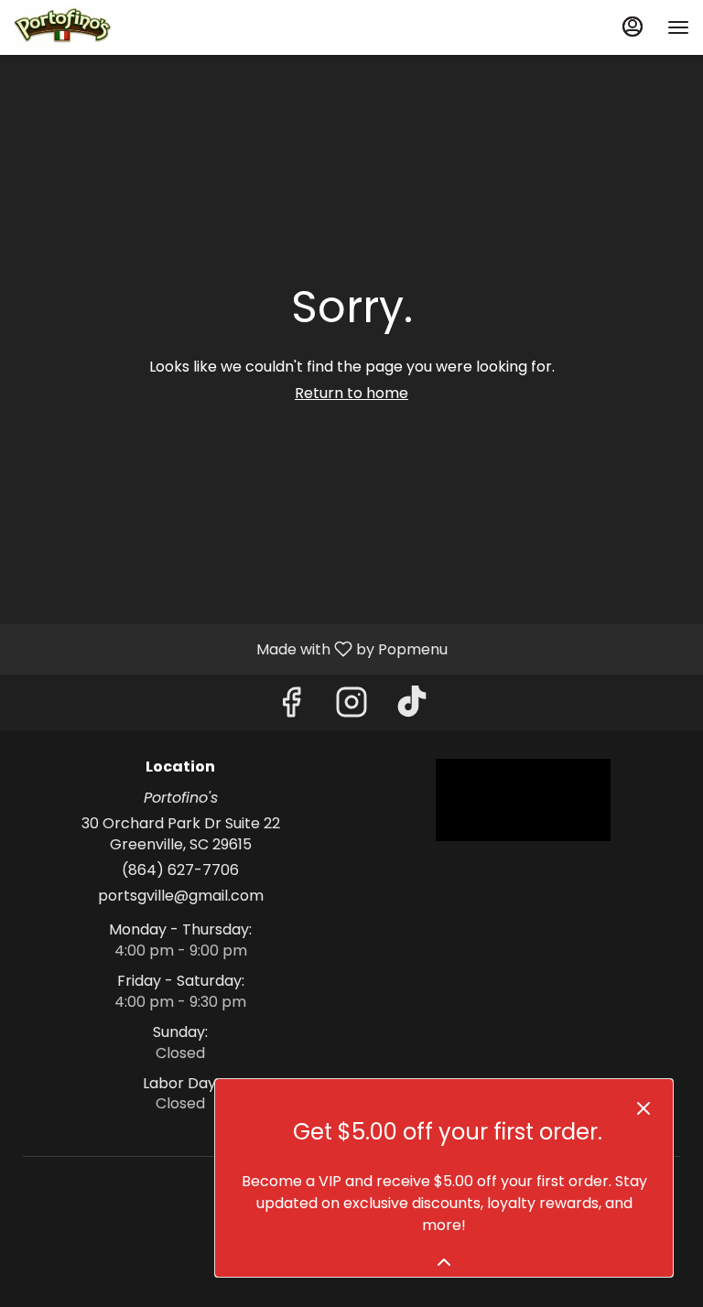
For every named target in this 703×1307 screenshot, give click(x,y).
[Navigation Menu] (678, 27)
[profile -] (633, 27)
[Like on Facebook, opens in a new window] (291, 707)
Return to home (351, 393)
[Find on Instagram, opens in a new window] (351, 707)
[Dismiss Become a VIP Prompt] (643, 1108)
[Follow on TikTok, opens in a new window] (411, 707)
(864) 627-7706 (180, 870)
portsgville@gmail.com (181, 896)
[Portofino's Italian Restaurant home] (96, 27)
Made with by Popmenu (231, 648)
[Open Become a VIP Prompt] (444, 1262)
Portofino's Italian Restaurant (523, 800)
